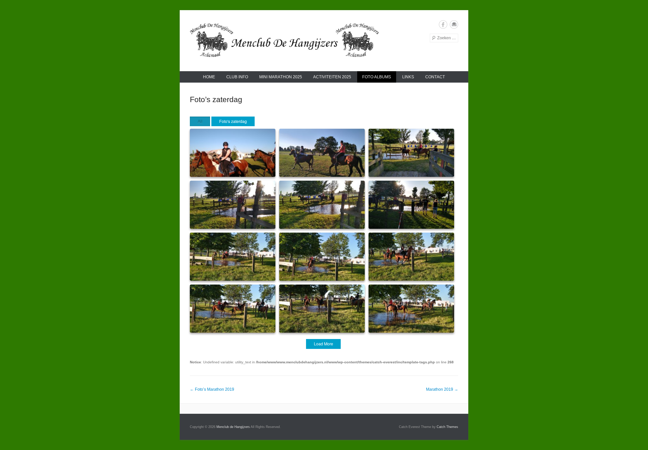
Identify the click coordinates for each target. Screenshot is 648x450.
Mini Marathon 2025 (280, 77)
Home (209, 77)
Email (454, 24)
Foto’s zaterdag (216, 99)
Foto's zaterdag (233, 121)
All (200, 121)
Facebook (443, 24)
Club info (237, 77)
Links (408, 77)
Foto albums (376, 77)
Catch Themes (447, 427)
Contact (435, 77)
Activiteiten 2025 (332, 77)
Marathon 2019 (442, 389)
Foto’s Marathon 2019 (212, 389)
